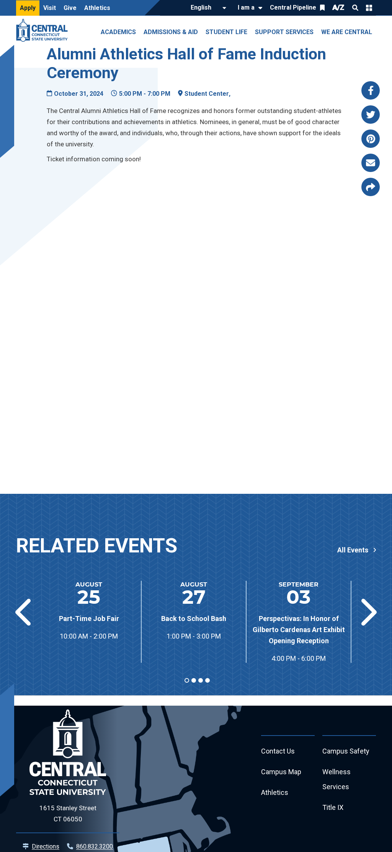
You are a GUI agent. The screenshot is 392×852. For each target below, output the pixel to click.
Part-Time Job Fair (89, 618)
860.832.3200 (94, 846)
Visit (49, 7)
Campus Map (281, 772)
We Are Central (346, 32)
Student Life (226, 32)
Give (70, 7)
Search (355, 7)
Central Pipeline (293, 7)
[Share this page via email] (370, 163)
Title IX (332, 807)
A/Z (338, 7)
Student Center (207, 93)
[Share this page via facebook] (370, 90)
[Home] (44, 30)
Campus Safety (345, 751)
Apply (28, 7)
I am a (246, 7)
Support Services (284, 32)
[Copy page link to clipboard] (370, 187)
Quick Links (369, 7)
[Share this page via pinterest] (370, 138)
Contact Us (278, 751)
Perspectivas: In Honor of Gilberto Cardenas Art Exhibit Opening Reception (299, 629)
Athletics (97, 7)
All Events (352, 550)
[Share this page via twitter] (370, 114)
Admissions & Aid (171, 32)
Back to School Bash (193, 618)
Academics (118, 32)
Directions (45, 846)
